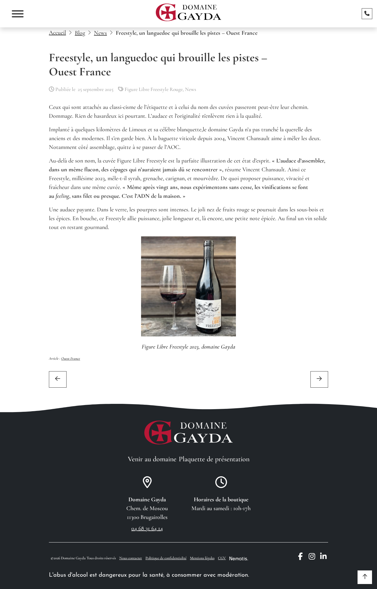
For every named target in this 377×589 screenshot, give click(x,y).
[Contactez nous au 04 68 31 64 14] (367, 13)
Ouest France (70, 358)
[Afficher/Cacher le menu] (17, 14)
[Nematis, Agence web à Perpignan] (238, 558)
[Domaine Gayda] (188, 12)
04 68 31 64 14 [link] (147, 528)
